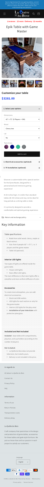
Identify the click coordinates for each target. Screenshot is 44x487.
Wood (6, 124)
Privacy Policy (9, 383)
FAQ (6, 388)
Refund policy (36, 479)
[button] (4, 13)
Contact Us (9, 378)
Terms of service (28, 482)
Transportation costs (12, 413)
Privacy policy (17, 482)
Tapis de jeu (8, 143)
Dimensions (8, 115)
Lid (5, 134)
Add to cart (22, 154)
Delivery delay (10, 418)
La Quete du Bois (13, 479)
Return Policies (10, 408)
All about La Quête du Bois (14, 373)
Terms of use (9, 403)
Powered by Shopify (24, 479)
